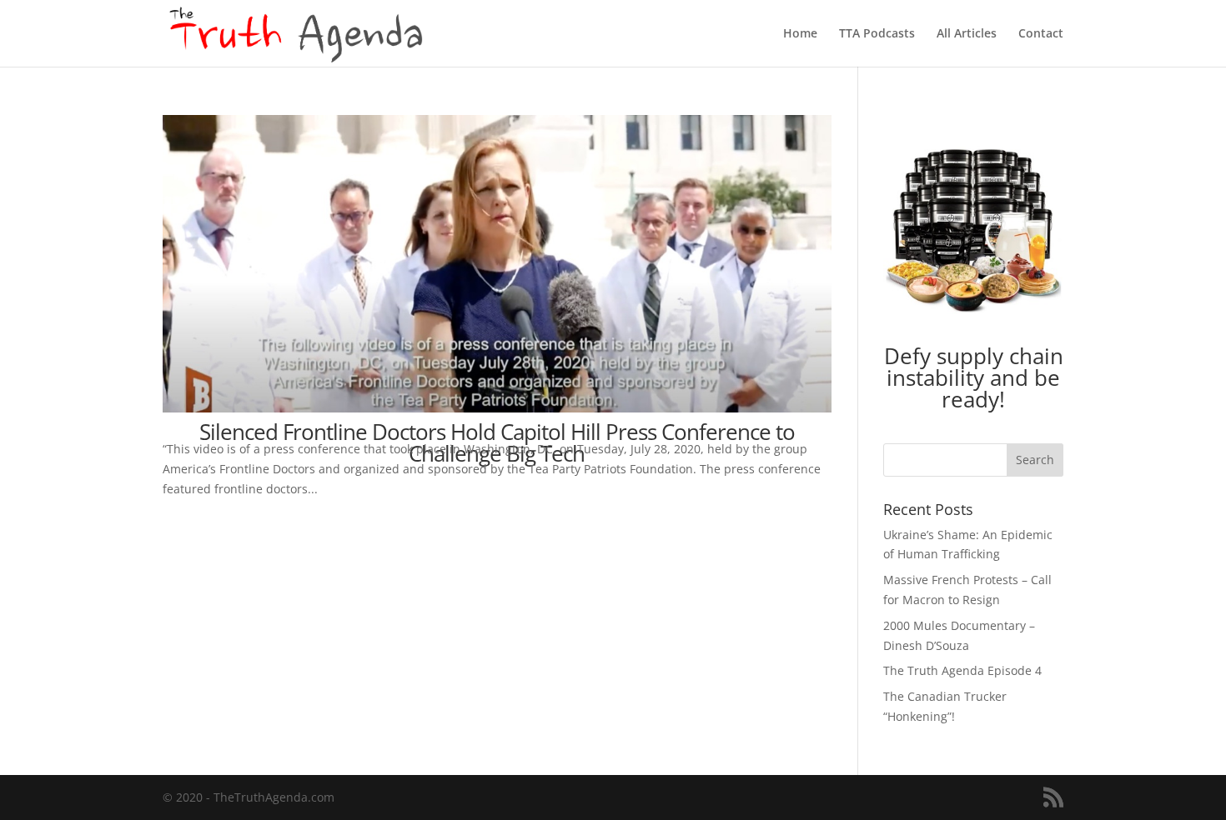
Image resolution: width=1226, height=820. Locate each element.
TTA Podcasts (877, 34)
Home (800, 34)
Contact (1040, 34)
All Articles (967, 34)
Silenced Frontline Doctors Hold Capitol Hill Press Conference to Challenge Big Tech (497, 442)
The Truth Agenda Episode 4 (962, 670)
